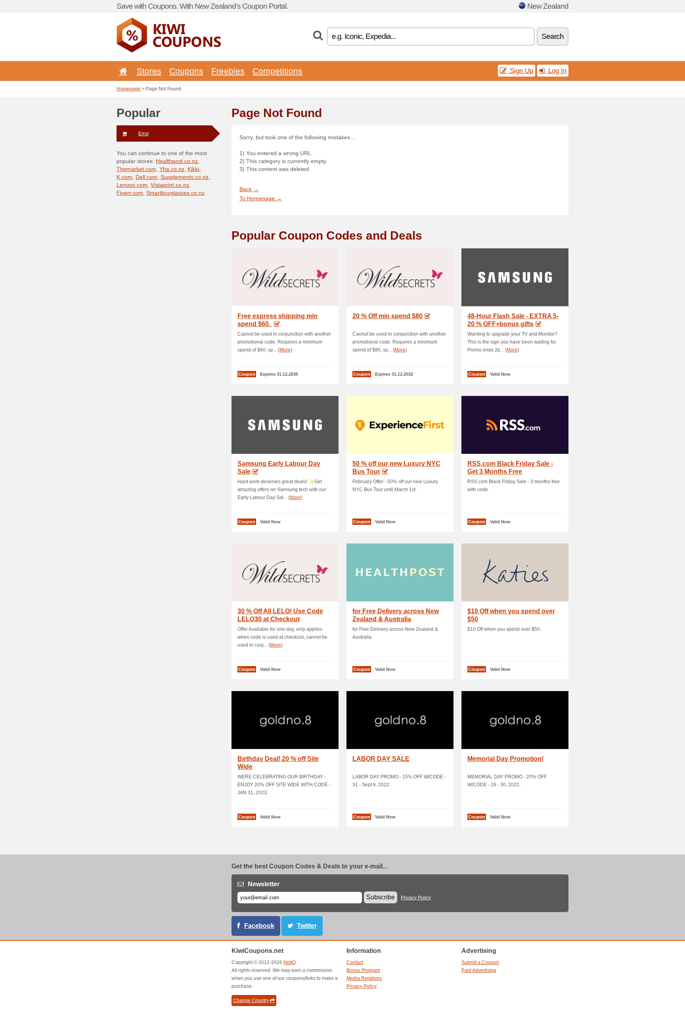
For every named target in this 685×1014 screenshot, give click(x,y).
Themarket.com (136, 169)
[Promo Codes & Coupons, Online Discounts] (169, 51)
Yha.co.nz (171, 169)
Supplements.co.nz (185, 177)
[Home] (122, 70)
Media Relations (364, 978)
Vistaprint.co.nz (170, 185)
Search (552, 36)
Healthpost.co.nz (177, 161)
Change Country (251, 1000)
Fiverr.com (130, 193)
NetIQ (289, 962)
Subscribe (380, 897)
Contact (354, 962)
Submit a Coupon (480, 962)
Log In (556, 71)
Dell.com (146, 177)
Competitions (277, 70)
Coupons (186, 70)
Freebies (228, 70)
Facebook (259, 925)
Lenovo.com (132, 185)
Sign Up (520, 71)
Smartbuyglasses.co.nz (175, 193)
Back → (249, 189)
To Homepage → (260, 198)
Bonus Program (363, 970)
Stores (149, 70)
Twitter (307, 925)
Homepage (129, 89)
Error (143, 133)
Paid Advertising (478, 970)
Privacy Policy (416, 898)
